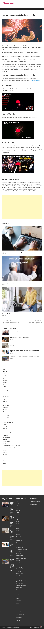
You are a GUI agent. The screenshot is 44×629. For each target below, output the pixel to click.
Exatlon (5, 424)
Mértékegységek (19, 611)
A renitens (5, 407)
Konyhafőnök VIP (8, 432)
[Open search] (41, 9)
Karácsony (5, 460)
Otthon (4, 393)
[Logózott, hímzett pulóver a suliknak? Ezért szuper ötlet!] (5, 331)
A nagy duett (6, 405)
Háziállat (5, 380)
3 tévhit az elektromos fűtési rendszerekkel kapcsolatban (21, 343)
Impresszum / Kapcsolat (35, 501)
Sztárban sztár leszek (7, 443)
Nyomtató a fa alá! (6, 313)
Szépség (4, 399)
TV (3, 403)
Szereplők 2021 (7, 420)
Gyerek (4, 378)
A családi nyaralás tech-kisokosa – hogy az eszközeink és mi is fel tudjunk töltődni (12, 548)
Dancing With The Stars (8, 414)
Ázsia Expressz (6, 411)
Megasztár (5, 435)
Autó (4, 367)
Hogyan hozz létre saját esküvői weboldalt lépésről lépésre (15, 252)
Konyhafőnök (6, 431)
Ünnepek (5, 456)
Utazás (4, 463)
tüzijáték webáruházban (35, 80)
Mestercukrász (6, 437)
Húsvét (4, 458)
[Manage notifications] (41, 626)
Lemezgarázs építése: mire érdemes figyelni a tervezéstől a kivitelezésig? (25, 356)
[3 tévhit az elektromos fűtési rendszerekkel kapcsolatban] (5, 344)
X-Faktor (5, 454)
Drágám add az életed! (8, 422)
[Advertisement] (22, 207)
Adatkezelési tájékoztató (35, 504)
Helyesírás (5, 382)
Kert (4, 384)
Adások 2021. (7, 415)
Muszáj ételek (6, 390)
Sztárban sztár (6, 441)
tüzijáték (17, 68)
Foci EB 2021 (6, 396)
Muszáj (4, 388)
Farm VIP (5, 426)
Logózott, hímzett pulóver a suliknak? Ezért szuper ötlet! (21, 331)
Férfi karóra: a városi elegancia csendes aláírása (19, 337)
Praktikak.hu (19, 620)
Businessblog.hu (19, 617)
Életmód (4, 375)
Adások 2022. (7, 417)
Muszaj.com (9, 2)
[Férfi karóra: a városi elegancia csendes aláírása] (5, 337)
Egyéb (4, 373)
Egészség (5, 371)
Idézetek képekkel (20, 614)
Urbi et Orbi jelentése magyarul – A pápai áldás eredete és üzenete (16, 283)
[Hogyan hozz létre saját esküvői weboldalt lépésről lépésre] (22, 238)
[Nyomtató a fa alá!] (22, 300)
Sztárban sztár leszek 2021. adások (11, 447)
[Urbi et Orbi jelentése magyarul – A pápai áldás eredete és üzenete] (22, 269)
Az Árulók (5, 409)
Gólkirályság (6, 428)
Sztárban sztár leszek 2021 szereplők (12, 445)
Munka (4, 386)
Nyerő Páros (6, 439)
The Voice (5, 452)
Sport (4, 395)
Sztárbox (5, 450)
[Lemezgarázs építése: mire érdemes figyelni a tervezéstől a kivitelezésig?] (5, 356)
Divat (4, 369)
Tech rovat (5, 401)
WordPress (36, 627)
